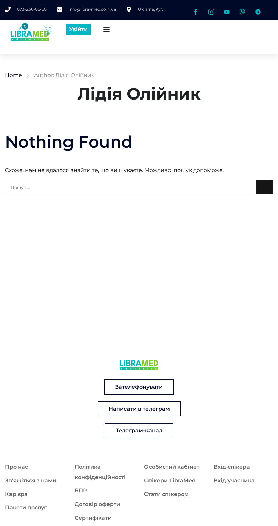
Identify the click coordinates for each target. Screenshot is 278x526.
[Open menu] (107, 31)
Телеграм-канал (139, 430)
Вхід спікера (232, 467)
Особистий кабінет (171, 467)
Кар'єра (16, 494)
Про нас (16, 467)
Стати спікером (166, 494)
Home (13, 75)
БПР (81, 490)
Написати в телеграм (139, 409)
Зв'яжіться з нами (30, 480)
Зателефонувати (139, 386)
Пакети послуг (26, 507)
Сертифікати (93, 517)
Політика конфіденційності (100, 472)
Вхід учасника (234, 480)
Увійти (78, 29)
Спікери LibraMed (170, 480)
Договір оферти (97, 504)
